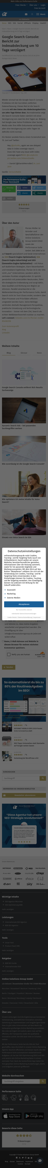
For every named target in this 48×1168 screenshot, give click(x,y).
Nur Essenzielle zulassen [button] (24, 610)
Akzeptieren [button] (24, 604)
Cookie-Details (12, 617)
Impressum (37, 617)
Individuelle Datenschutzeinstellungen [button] (24, 614)
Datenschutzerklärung (25, 617)
